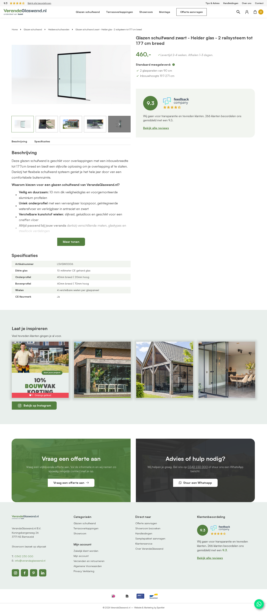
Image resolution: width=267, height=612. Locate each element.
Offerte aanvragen (191, 11)
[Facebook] (24, 572)
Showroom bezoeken (147, 528)
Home (15, 29)
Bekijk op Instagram (37, 405)
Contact (259, 3)
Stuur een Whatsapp (197, 483)
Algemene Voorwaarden (88, 566)
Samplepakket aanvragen (150, 538)
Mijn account (81, 555)
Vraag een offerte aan (68, 483)
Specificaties (42, 141)
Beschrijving (19, 141)
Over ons (246, 3)
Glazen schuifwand (88, 11)
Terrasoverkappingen (119, 11)
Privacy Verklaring (84, 571)
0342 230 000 (198, 467)
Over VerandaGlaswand (149, 548)
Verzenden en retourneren (89, 560)
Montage (164, 11)
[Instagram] (15, 572)
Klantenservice (143, 543)
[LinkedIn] (42, 572)
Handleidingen (230, 3)
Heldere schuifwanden (58, 29)
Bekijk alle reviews (156, 128)
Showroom (146, 11)
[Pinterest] (33, 572)
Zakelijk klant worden (86, 550)
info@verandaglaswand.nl (30, 560)
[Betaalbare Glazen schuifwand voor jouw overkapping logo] (25, 11)
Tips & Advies (213, 3)
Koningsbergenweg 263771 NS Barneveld (25, 534)
